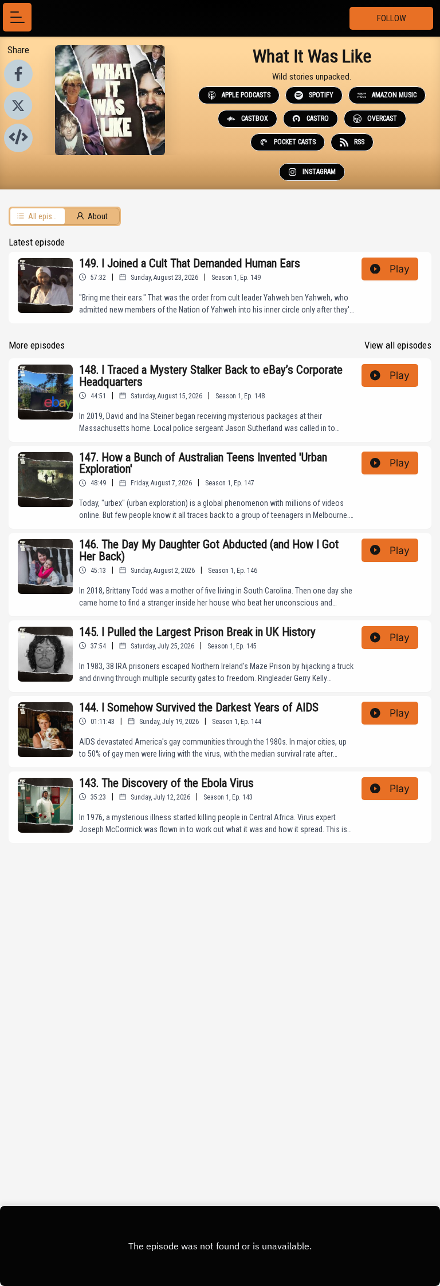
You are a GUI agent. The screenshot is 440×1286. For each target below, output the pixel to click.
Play (400, 269)
